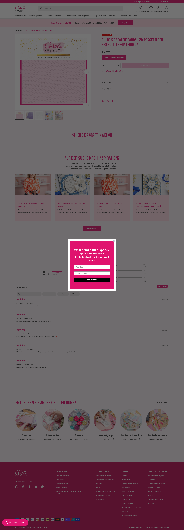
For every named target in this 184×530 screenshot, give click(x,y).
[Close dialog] (114, 241)
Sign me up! (92, 279)
